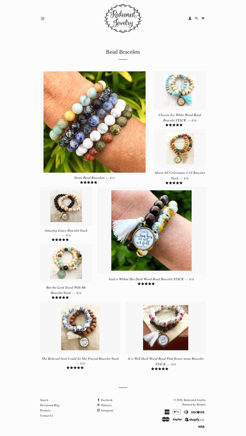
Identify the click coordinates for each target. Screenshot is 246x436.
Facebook (107, 400)
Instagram (107, 410)
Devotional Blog (50, 405)
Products (45, 410)
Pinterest (106, 405)
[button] (89, 182)
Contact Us (46, 415)
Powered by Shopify (194, 404)
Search (44, 400)
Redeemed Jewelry (195, 400)
